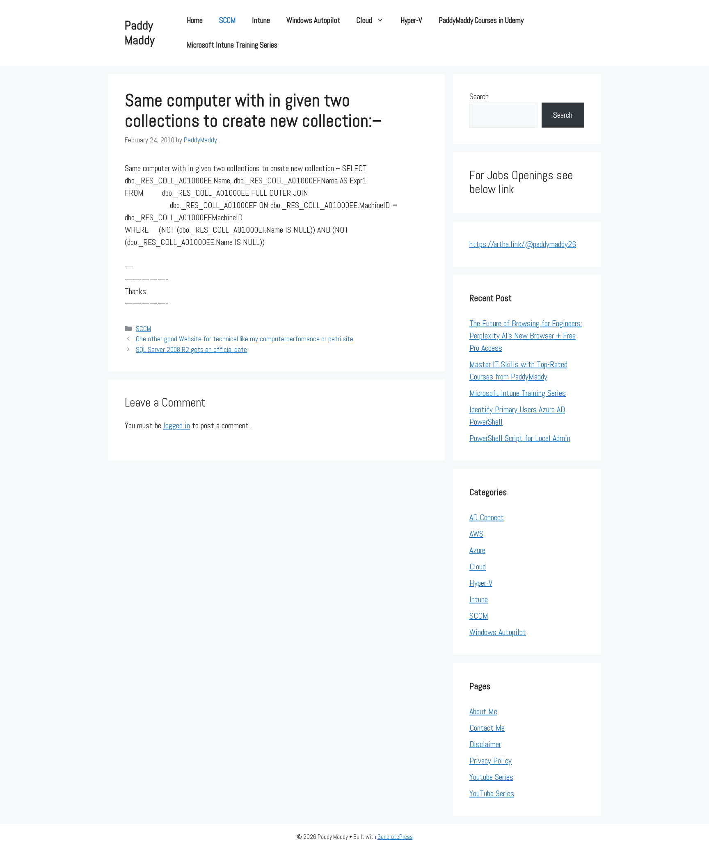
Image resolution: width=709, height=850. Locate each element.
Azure (477, 550)
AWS (476, 533)
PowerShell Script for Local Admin (519, 438)
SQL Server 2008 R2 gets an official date (191, 349)
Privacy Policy (490, 760)
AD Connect (486, 517)
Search (479, 96)
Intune (261, 20)
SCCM (227, 20)
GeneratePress (395, 837)
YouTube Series (491, 793)
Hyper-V (411, 20)
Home (195, 20)
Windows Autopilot (313, 20)
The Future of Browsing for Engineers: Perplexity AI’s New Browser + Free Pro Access (525, 335)
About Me (483, 711)
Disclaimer (485, 744)
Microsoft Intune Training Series (232, 45)
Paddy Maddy (140, 33)
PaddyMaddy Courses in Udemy (481, 20)
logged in (176, 425)
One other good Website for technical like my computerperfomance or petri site (244, 338)
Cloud (364, 20)
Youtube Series (491, 777)
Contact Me (487, 727)
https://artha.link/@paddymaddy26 (522, 244)
